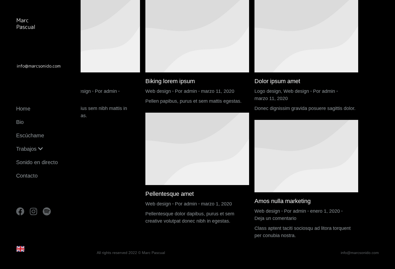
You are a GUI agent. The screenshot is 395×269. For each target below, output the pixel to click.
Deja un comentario (275, 218)
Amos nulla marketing (282, 201)
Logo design (267, 91)
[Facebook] (20, 211)
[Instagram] (33, 211)
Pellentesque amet (169, 193)
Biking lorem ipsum (170, 81)
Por (106, 91)
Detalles (88, 36)
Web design (158, 91)
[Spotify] (46, 211)
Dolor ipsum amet (277, 81)
